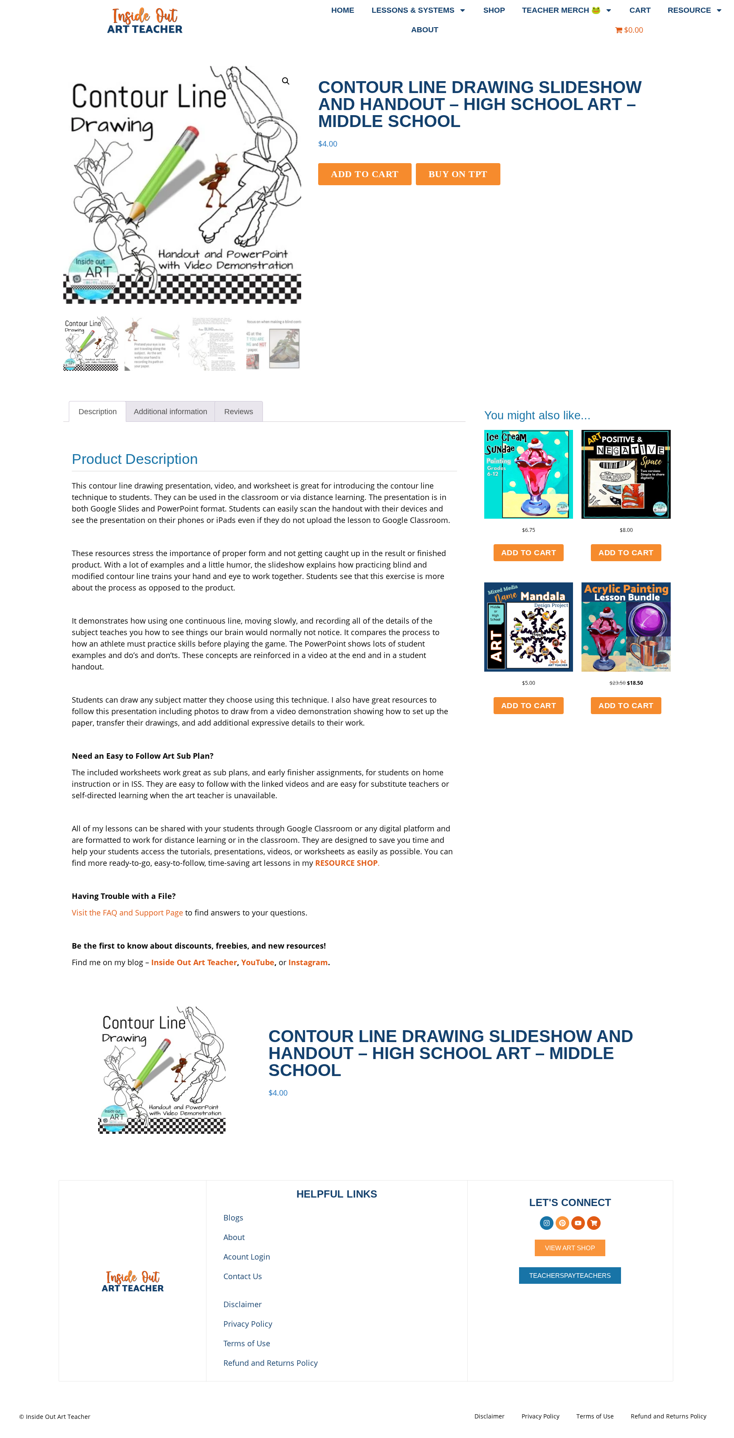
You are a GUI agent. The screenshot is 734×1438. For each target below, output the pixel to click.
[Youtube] (578, 1223)
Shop (494, 10)
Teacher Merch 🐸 (561, 10)
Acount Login (246, 1257)
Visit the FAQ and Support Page (127, 912)
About (424, 29)
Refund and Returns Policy (270, 1363)
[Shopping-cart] (594, 1223)
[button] (286, 81)
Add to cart (365, 174)
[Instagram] (546, 1223)
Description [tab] (98, 411)
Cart (640, 10)
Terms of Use (246, 1343)
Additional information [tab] (170, 411)
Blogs (233, 1217)
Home (342, 10)
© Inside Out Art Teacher (54, 1417)
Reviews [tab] (238, 411)
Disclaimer (242, 1304)
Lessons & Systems (413, 10)
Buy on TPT (458, 174)
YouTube (257, 962)
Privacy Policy (247, 1324)
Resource (689, 10)
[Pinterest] (562, 1223)
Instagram (308, 962)
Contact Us (242, 1276)
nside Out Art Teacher (194, 962)
